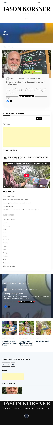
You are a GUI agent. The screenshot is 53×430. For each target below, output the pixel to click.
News (4, 249)
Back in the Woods (8, 206)
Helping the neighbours (9, 196)
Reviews (5, 256)
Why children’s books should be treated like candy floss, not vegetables (21, 209)
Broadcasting (6, 226)
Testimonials (6, 263)
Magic (4, 246)
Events (33, 78)
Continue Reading (26, 96)
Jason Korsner (26, 9)
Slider (38, 78)
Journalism (6, 239)
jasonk (14, 78)
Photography (6, 253)
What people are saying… (9, 266)
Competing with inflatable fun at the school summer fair (17, 203)
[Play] (5, 187)
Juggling (5, 242)
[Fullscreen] (48, 187)
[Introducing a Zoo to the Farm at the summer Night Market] (26, 63)
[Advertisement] (26, 137)
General (5, 236)
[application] (26, 175)
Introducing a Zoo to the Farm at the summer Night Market (25, 83)
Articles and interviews (9, 219)
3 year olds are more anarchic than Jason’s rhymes (15, 199)
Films (4, 232)
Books (29, 78)
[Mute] (46, 187)
